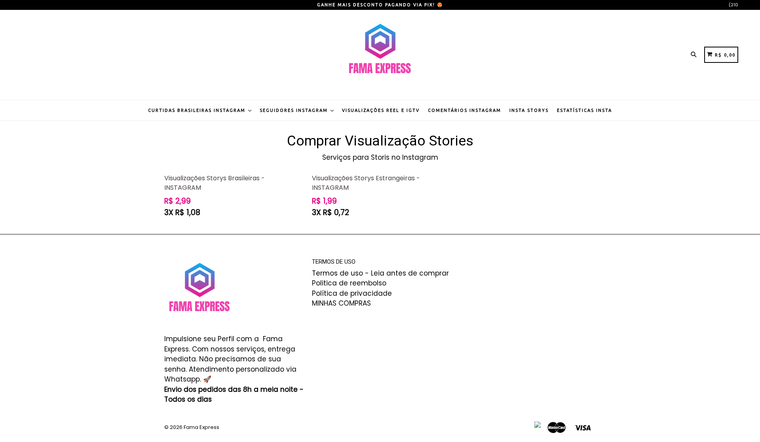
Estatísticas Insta (584, 110)
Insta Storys (529, 110)
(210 (733, 5)
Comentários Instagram (464, 110)
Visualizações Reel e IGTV (381, 110)
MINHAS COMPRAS (341, 303)
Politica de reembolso (349, 283)
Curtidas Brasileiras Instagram (197, 110)
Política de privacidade (352, 293)
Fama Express (201, 427)
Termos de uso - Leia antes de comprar (380, 273)
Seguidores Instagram (295, 110)
